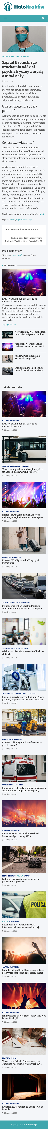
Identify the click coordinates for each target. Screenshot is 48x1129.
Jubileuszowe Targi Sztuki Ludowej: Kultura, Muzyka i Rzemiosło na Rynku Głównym (29, 348)
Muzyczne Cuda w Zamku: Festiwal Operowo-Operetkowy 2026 (20, 835)
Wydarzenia (14, 420)
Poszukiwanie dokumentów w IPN (22, 229)
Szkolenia (19, 785)
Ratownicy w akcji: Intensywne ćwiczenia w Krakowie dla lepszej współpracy (24, 789)
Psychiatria (11, 219)
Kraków (25, 56)
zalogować (17, 255)
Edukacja (6, 648)
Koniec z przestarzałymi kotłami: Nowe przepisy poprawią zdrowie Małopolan (23, 698)
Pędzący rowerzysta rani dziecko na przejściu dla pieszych (20, 880)
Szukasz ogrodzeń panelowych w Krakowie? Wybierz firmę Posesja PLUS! (23, 239)
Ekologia (6, 694)
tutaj (41, 214)
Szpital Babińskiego (24, 219)
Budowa (5, 466)
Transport (25, 466)
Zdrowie (32, 694)
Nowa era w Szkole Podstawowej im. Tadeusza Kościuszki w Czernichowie (22, 1062)
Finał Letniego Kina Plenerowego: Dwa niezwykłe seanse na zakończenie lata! (23, 971)
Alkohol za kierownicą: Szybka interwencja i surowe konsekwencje (21, 926)
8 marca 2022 (9, 81)
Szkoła (13, 1058)
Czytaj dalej (7, 324)
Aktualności (8, 56)
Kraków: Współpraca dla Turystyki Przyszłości (27, 357)
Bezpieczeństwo (9, 876)
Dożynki (5, 603)
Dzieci (17, 56)
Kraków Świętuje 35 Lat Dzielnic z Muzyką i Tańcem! (19, 300)
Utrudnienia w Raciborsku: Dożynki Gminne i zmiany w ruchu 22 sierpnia (30, 370)
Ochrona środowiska (19, 694)
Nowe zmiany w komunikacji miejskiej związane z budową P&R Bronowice (30, 334)
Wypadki (27, 876)
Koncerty (6, 830)
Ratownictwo (7, 785)
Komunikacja (15, 466)
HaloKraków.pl (31, 1124)
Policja (20, 876)
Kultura (5, 420)
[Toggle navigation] (5, 18)
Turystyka (6, 557)
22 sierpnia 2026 (10, 430)
